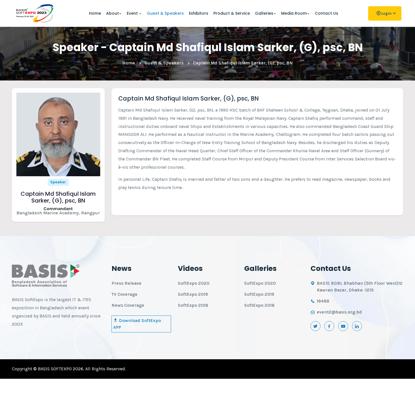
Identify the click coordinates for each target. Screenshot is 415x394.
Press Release (126, 283)
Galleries (264, 13)
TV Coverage (124, 294)
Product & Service (231, 13)
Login (386, 13)
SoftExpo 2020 (193, 283)
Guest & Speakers (165, 13)
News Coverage (128, 305)
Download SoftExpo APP (137, 324)
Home (95, 13)
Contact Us (326, 13)
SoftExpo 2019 (193, 294)
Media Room (294, 13)
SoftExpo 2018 (193, 305)
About (112, 13)
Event (133, 13)
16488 (323, 301)
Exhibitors (198, 13)
